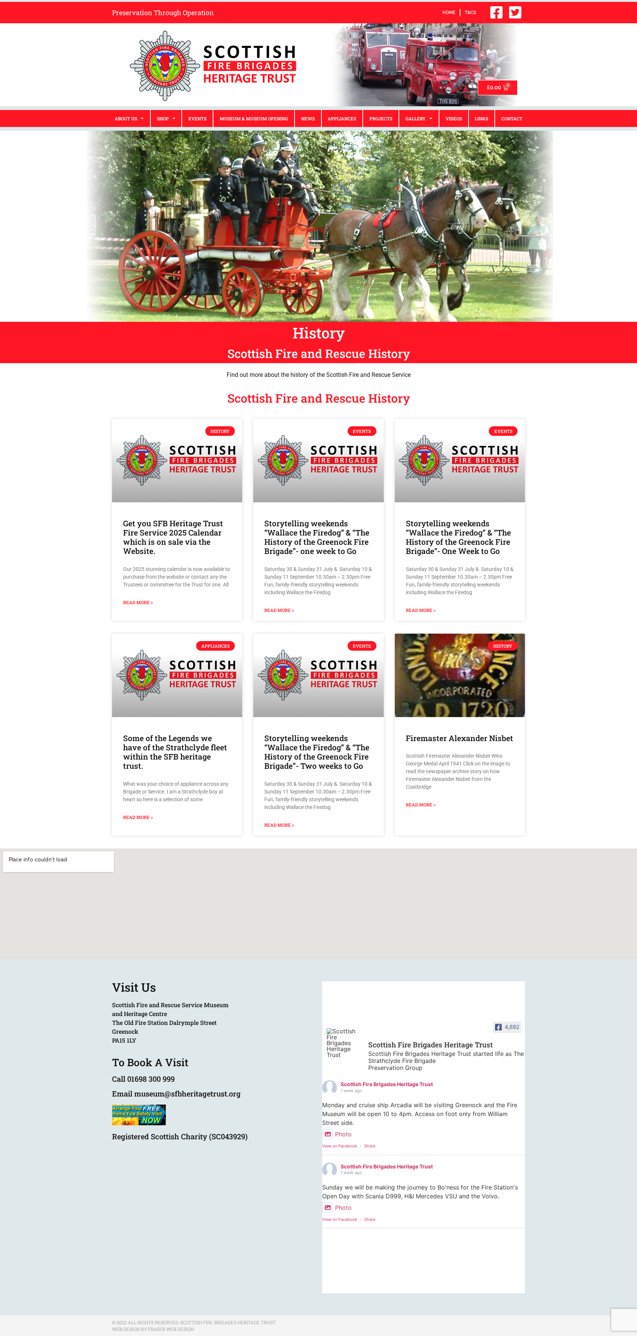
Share (369, 1146)
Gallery (415, 118)
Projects (380, 118)
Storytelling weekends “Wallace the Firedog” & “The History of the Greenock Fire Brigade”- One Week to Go (458, 537)
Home (448, 12)
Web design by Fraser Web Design (153, 1329)
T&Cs (470, 12)
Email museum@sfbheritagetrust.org (176, 1093)
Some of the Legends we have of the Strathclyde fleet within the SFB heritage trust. (175, 752)
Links (481, 118)
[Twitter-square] (515, 13)
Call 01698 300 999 (143, 1079)
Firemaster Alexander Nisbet (459, 738)
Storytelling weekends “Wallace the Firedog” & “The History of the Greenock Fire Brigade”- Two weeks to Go (316, 752)
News (308, 118)
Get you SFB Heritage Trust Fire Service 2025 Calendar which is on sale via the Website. (173, 537)
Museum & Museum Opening (254, 118)
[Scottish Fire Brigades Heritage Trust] (344, 1042)
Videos (454, 118)
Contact (511, 118)
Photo (343, 1134)
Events (197, 118)
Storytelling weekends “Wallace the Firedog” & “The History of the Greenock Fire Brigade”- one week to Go (316, 537)
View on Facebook (339, 1146)
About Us (126, 118)
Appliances (342, 118)
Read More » (138, 602)
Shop (163, 118)
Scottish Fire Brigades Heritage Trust (387, 1084)
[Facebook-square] (496, 13)
